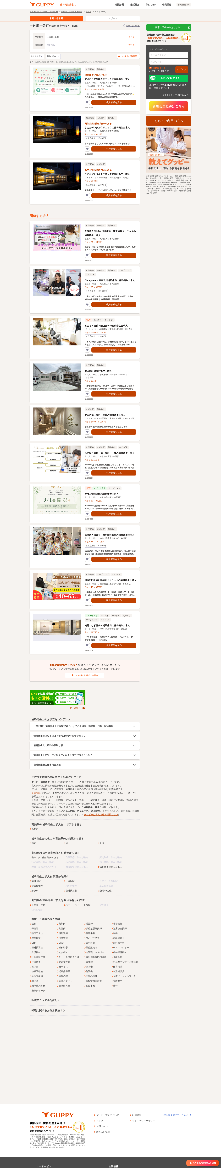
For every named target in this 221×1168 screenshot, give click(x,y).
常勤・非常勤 (56, 18)
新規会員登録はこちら (169, 106)
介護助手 (36, 962)
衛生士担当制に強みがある (45, 857)
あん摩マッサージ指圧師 (125, 962)
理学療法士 (37, 938)
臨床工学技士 (38, 933)
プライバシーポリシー (143, 1120)
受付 (115, 985)
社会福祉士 (64, 952)
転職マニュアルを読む (44, 1000)
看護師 (89, 923)
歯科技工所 (71, 890)
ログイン (181, 69)
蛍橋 (101, 843)
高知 (34, 843)
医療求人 (103, 782)
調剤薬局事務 (38, 985)
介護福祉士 (37, 952)
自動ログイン (159, 68)
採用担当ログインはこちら (174, 95)
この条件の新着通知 (129, 56)
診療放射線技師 (94, 928)
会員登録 (166, 4)
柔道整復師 (64, 962)
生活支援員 (37, 976)
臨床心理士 (64, 976)
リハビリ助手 (92, 938)
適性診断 (119, 4)
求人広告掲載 (103, 1132)
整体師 (35, 966)
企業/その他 (105, 890)
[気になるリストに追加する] (87, 102)
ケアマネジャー (121, 947)
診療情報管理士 (94, 981)
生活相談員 (118, 971)
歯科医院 (36, 881)
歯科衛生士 (118, 943)
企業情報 (113, 1166)
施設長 (89, 971)
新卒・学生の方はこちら (167, 27)
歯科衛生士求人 (68, 4)
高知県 (88, 11)
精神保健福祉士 (121, 952)
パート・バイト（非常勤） (79, 904)
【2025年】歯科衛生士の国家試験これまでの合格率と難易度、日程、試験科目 (73, 726)
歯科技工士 (37, 947)
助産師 (62, 928)
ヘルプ (99, 1120)
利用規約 (136, 1115)
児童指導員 (64, 971)
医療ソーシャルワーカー (125, 976)
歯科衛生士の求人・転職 (71, 11)
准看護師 (117, 923)
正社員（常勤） (39, 904)
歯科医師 (90, 943)
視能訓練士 (64, 933)
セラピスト (64, 966)
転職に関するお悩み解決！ (47, 1010)
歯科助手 (63, 947)
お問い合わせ (103, 1126)
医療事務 (90, 985)
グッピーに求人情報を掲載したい (101, 814)
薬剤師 (62, 923)
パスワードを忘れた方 (159, 71)
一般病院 (70, 881)
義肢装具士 (64, 985)
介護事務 (117, 957)
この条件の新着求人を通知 (86, 675)
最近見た (134, 4)
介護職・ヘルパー (95, 952)
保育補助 (117, 966)
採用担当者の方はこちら (176, 1115)
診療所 (35, 890)
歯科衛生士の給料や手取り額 (48, 745)
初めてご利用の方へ (168, 121)
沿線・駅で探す (133, 26)
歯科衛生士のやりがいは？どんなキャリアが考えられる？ (62, 755)
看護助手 (117, 981)
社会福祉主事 (38, 957)
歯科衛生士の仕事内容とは (47, 764)
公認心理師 (91, 976)
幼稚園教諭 (37, 971)
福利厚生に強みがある (110, 867)
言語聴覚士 (118, 938)
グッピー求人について (107, 1115)
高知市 (35, 829)
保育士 (89, 966)
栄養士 (116, 933)
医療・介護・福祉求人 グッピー (44, 11)
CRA (34, 943)
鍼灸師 (89, 962)
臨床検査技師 (120, 928)
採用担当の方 (184, 5)
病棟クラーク (38, 990)
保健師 (35, 928)
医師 (34, 923)
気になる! (151, 4)
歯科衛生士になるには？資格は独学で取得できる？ (59, 736)
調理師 (35, 981)
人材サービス (44, 1166)
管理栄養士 (91, 933)
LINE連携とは (76, 708)
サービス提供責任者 (69, 957)
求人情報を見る (114, 102)
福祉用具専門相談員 (96, 957)
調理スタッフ (65, 981)
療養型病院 (37, 886)
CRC (61, 943)
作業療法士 (64, 938)
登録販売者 (91, 947)
